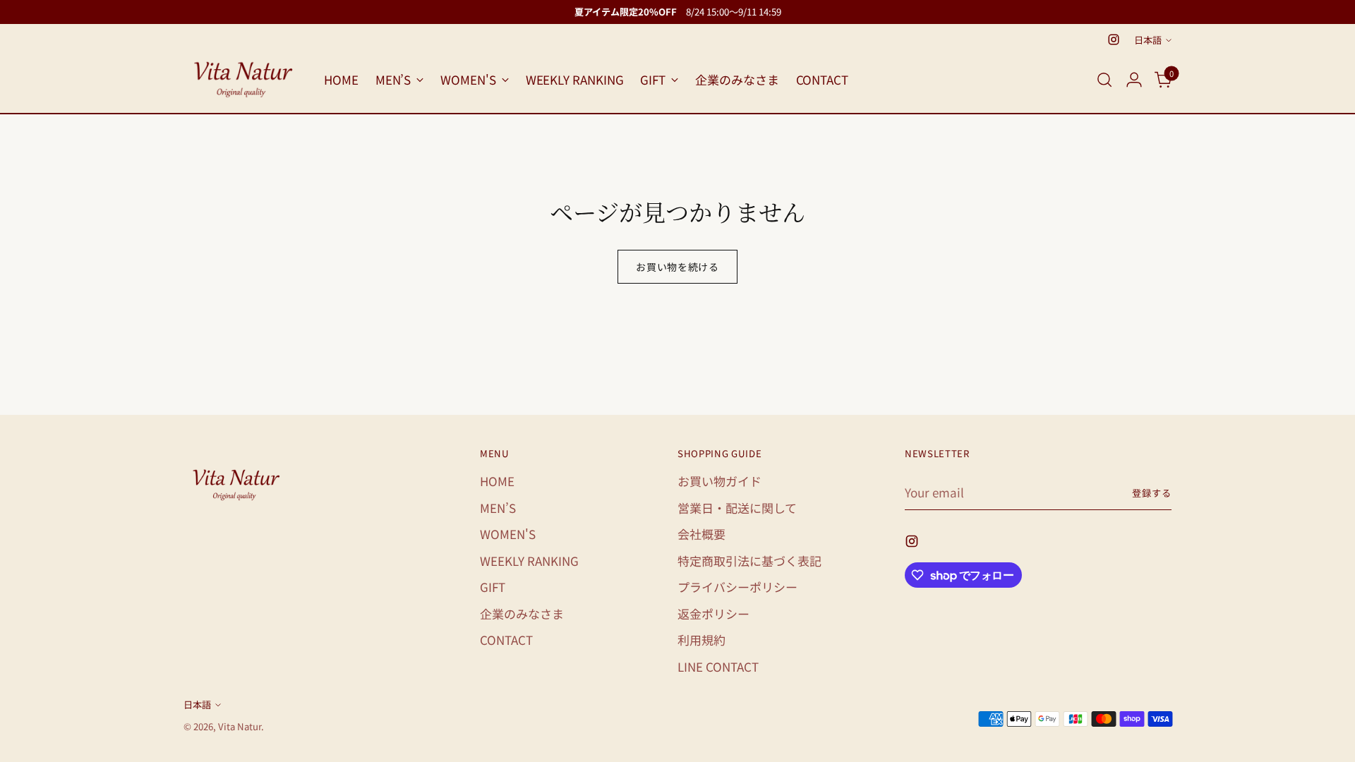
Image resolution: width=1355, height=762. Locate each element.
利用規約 (701, 639)
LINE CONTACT (718, 666)
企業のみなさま (522, 613)
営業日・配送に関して (737, 507)
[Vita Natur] (243, 80)
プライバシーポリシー (737, 586)
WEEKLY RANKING (529, 560)
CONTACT (506, 639)
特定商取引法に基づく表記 (749, 560)
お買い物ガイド (719, 481)
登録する (1152, 493)
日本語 (1148, 40)
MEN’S (498, 507)
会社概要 (701, 534)
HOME (497, 481)
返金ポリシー (713, 613)
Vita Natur (239, 726)
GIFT (492, 586)
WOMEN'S (508, 534)
